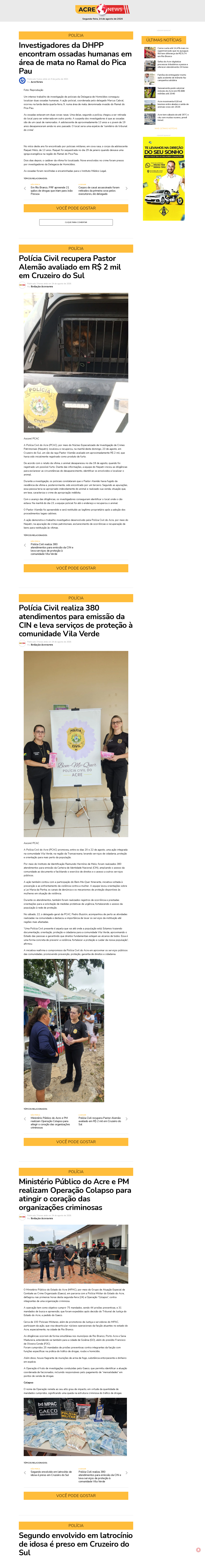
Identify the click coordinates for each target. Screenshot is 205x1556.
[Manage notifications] (198, 1550)
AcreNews (37, 81)
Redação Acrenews (42, 286)
